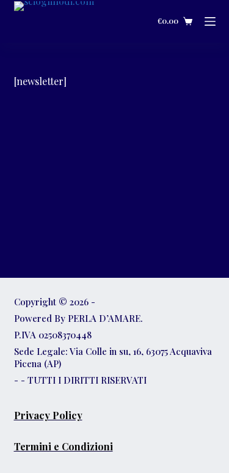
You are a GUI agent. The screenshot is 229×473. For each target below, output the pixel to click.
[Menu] (210, 21)
